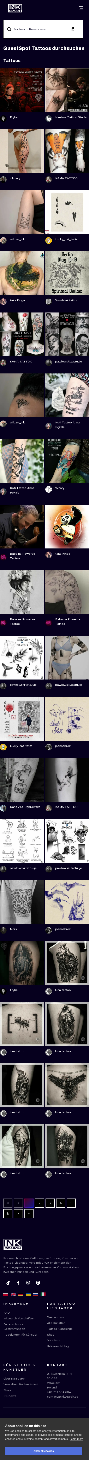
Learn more (76, 1439)
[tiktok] (8, 1283)
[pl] (5, 1294)
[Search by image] (73, 29)
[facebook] (18, 1283)
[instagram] (28, 1283)
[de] (20, 1294)
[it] (43, 1294)
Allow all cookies (44, 1451)
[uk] (28, 1294)
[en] (13, 1294)
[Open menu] (81, 8)
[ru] (35, 1294)
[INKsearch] (15, 8)
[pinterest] (38, 1283)
